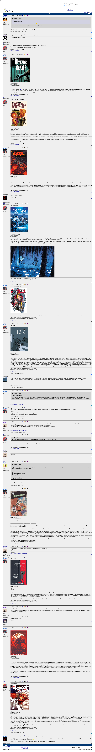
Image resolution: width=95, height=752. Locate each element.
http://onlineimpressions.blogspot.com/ (17, 404)
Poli (3, 375)
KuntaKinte (5, 421)
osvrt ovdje (28, 133)
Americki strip (8, 10)
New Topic (68, 9)
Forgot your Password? (67, 6)
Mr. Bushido (5, 15)
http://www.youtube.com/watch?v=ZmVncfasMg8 (18, 483)
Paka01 (4, 43)
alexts (4, 461)
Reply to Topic (70, 10)
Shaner (4, 390)
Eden (20, 89)
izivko (4, 616)
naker (4, 193)
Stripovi (6, 9)
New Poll (72, 9)
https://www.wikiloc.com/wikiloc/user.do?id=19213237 (19, 430)
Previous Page (86, 12)
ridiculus (4, 33)
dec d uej (18, 385)
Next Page (90, 12)
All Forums (5, 8)
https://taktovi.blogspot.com (15, 50)
